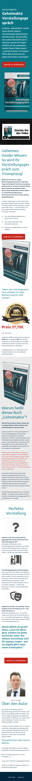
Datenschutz (11, 777)
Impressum (21, 777)
